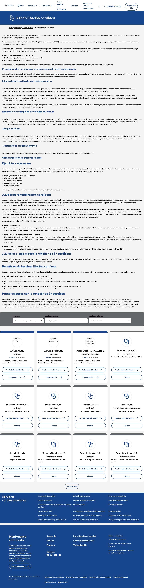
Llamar (130, 378)
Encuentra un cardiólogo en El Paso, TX (52, 520)
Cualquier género (52, 321)
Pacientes (46, 6)
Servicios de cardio (45, 500)
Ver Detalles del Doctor (15, 370)
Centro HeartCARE (45, 511)
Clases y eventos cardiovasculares (85, 520)
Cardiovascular (27, 28)
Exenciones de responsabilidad (76, 577)
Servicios (31, 6)
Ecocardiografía (79, 504)
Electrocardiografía (115, 504)
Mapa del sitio (62, 582)
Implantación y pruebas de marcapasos (87, 515)
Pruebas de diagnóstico (46, 496)
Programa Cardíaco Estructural (119, 515)
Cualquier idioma (96, 321)
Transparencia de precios (117, 539)
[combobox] (28, 320)
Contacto (51, 545)
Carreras (74, 6)
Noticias (50, 540)
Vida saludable (80, 545)
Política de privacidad (121, 577)
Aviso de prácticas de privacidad (100, 577)
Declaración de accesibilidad (54, 577)
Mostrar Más (72, 486)
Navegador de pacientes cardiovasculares (123, 520)
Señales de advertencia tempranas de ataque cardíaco (54, 505)
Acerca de (51, 536)
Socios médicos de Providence (61, 5)
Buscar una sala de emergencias (88, 5)
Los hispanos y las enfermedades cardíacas (89, 511)
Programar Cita (131, 6)
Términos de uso (50, 582)
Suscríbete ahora (18, 566)
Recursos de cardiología (117, 496)
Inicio (11, 28)
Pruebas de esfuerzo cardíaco (84, 500)
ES (21, 6)
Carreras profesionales (83, 540)
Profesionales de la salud (84, 536)
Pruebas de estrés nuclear (47, 515)
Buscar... (16, 316)
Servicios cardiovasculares (118, 500)
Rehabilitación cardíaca (81, 496)
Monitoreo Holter (114, 511)
